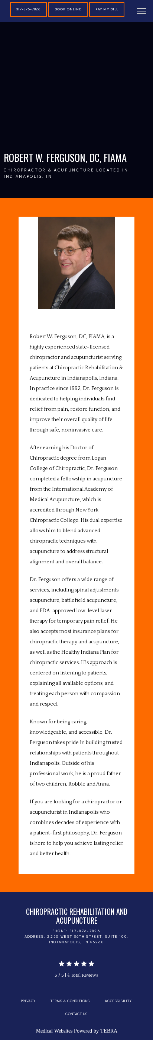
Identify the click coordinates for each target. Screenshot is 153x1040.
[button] (141, 11)
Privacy (28, 1001)
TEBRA (108, 1031)
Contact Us (76, 1014)
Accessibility (118, 1001)
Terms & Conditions (70, 1001)
